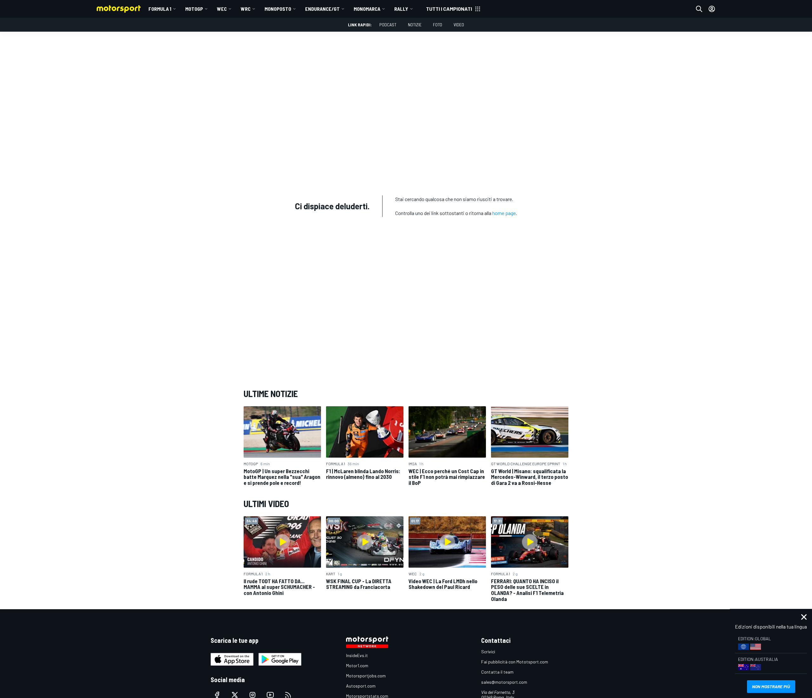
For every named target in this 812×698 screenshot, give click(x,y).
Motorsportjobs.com (366, 675)
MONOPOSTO (278, 9)
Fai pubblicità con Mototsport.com (514, 661)
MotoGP (194, 9)
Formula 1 (159, 9)
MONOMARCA (367, 9)
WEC (222, 9)
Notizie (415, 24)
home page (504, 213)
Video (459, 24)
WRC (246, 9)
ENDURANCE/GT (322, 9)
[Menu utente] (711, 9)
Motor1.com (357, 665)
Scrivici (488, 651)
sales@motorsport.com (504, 682)
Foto (437, 24)
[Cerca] (699, 9)
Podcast (387, 24)
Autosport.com (361, 685)
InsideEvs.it (357, 655)
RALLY (401, 9)
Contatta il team (497, 672)
